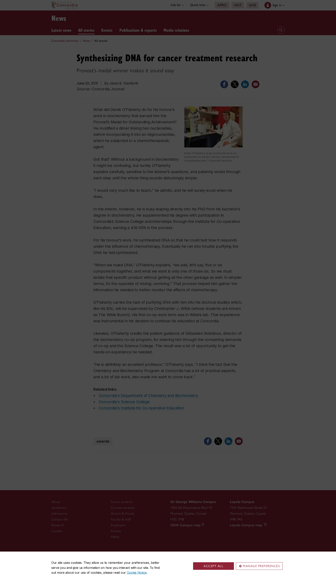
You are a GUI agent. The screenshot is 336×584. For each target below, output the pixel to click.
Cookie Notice (137, 572)
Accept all (213, 566)
